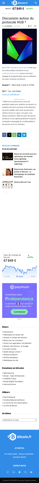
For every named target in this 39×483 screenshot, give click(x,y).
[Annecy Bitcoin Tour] (7, 184)
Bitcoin (11, 13)
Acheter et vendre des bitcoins (15, 338)
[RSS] (13, 472)
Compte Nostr (19, 457)
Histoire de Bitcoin (10, 355)
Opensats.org (8, 373)
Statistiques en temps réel (13, 335)
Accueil (4, 13)
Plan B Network (9, 397)
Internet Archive (9, 384)
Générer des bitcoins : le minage (15, 346)
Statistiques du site (10, 360)
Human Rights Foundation (13, 381)
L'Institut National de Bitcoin (14, 400)
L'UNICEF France (9, 379)
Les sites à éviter (9, 349)
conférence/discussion (11, 73)
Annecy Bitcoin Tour (22, 182)
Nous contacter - (27, 454)
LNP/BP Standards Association (16, 68)
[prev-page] (3, 192)
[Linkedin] (19, 135)
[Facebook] (4, 135)
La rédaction (8, 26)
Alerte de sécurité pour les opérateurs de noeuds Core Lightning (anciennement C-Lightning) (25, 159)
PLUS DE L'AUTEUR (9, 149)
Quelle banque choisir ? (12, 352)
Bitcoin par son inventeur (13, 340)
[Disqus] (19, 225)
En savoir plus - (11, 454)
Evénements (8, 332)
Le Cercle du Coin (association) (15, 403)
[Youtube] (31, 472)
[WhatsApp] (14, 135)
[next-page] (7, 192)
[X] (9, 135)
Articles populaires (10, 357)
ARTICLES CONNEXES (11, 146)
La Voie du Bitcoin (10, 406)
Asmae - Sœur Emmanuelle (13, 376)
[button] (3, 3)
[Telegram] (24, 135)
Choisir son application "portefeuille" (17, 343)
